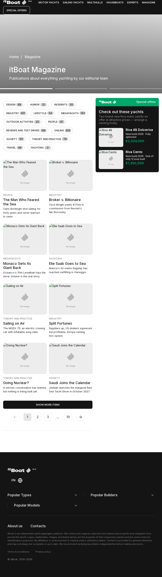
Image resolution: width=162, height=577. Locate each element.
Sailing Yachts (73, 2)
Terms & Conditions (18, 551)
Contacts (38, 526)
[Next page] (80, 417)
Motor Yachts (49, 2)
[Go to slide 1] (26, 88)
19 (68, 417)
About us (15, 526)
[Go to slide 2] (81, 88)
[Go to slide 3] (135, 88)
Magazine (148, 2)
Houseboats (114, 2)
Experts (132, 2)
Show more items (48, 404)
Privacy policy (43, 551)
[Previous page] (15, 417)
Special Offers (17, 10)
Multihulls (95, 2)
